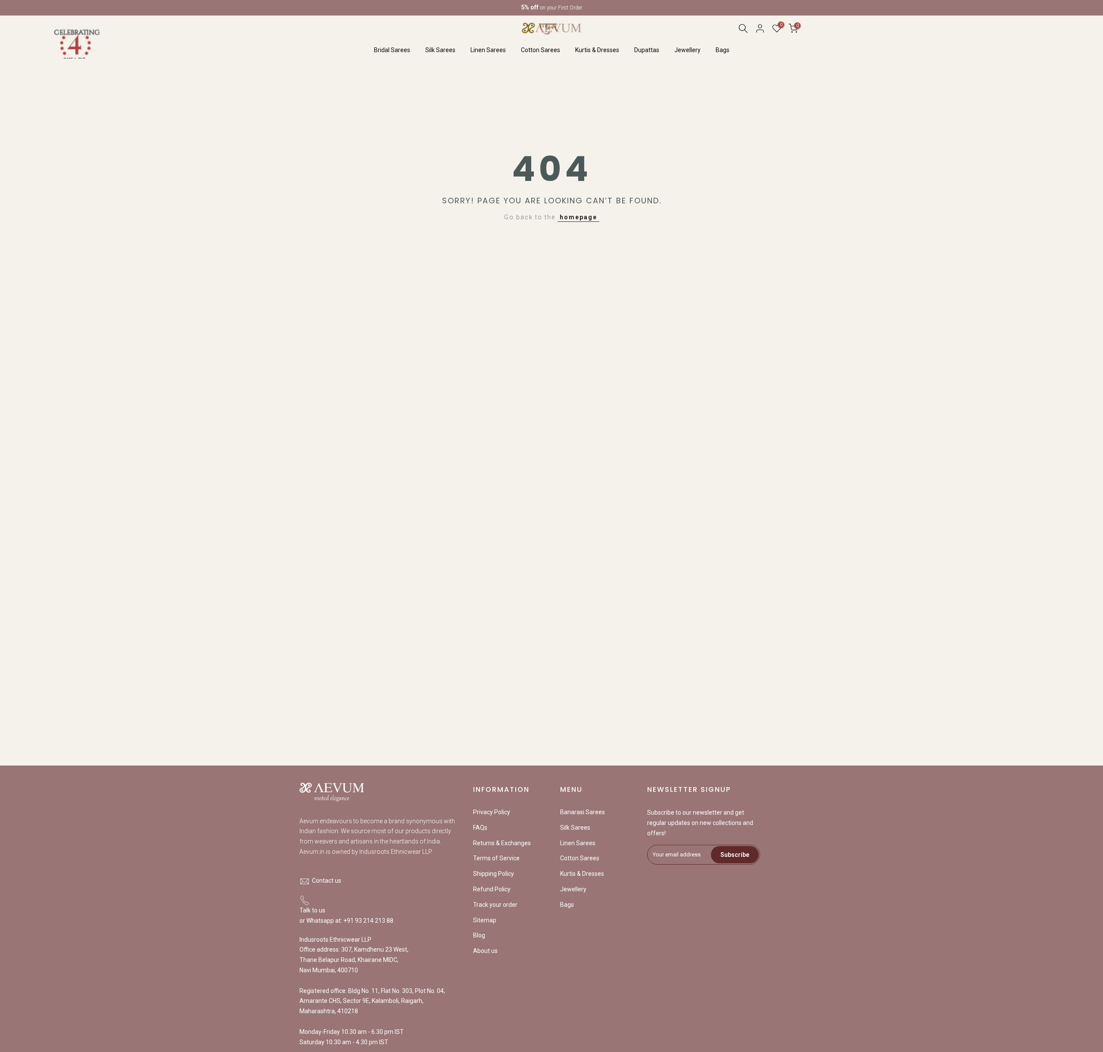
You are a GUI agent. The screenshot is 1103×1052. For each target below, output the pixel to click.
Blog (479, 935)
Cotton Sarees (540, 50)
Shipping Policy (493, 873)
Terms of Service (496, 858)
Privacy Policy (491, 812)
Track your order (495, 904)
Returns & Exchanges (502, 843)
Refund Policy (492, 889)
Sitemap (484, 920)
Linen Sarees (488, 50)
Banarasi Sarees (582, 812)
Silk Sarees (440, 50)
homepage (578, 217)
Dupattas (646, 50)
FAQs (480, 827)
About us (485, 950)
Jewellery (687, 50)
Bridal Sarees (392, 50)
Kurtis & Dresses (597, 50)
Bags (722, 50)
